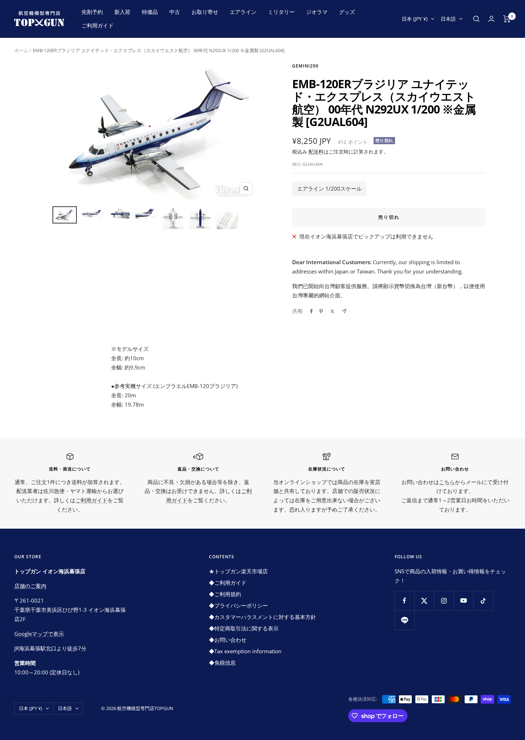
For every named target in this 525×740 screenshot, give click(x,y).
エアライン (243, 11)
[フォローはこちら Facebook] (404, 600)
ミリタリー (281, 11)
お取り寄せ (204, 11)
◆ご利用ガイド (227, 582)
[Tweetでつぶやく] (332, 311)
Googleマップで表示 (39, 633)
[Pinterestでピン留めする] (321, 311)
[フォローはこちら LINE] (404, 620)
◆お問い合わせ (227, 639)
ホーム (21, 50)
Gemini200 (305, 66)
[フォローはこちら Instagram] (444, 600)
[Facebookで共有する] (311, 311)
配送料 (316, 151)
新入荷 (122, 11)
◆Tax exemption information (245, 651)
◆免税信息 (222, 662)
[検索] (476, 19)
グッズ (347, 11)
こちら (447, 481)
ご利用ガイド (97, 25)
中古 (174, 11)
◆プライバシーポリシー (238, 605)
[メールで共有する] (344, 311)
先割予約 (92, 11)
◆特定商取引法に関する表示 (244, 628)
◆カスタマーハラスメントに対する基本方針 (262, 616)
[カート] (507, 18)
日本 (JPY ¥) (415, 18)
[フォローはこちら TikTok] (483, 600)
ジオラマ (317, 11)
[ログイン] (491, 19)
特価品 (150, 11)
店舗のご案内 (30, 585)
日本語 (448, 18)
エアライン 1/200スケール (329, 188)
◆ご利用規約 (225, 594)
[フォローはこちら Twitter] (424, 600)
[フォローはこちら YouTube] (463, 600)
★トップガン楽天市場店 (238, 571)
